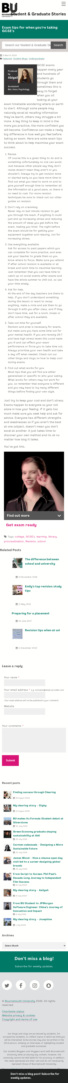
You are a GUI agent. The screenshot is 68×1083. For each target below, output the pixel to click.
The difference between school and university (42, 561)
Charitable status (13, 1011)
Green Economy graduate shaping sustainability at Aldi (34, 833)
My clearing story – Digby (30, 805)
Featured (7, 58)
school (41, 541)
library (52, 536)
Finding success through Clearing (34, 792)
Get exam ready (21, 524)
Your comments (12, 726)
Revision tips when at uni (42, 630)
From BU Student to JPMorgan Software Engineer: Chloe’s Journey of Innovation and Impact (38, 907)
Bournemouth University (9, 10)
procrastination (14, 541)
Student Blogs (20, 58)
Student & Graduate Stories (38, 14)
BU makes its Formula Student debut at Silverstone (38, 820)
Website (9, 706)
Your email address (34, 690)
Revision (30, 541)
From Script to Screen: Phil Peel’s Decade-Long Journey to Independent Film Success (37, 878)
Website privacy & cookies (18, 1015)
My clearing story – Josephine (32, 919)
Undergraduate (36, 58)
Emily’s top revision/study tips (43, 588)
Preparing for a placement (31, 613)
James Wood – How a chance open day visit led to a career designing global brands (38, 861)
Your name (11, 677)
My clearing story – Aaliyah (31, 890)
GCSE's (30, 536)
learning (41, 536)
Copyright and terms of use (19, 1019)
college (19, 536)
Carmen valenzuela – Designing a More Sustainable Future (38, 846)
